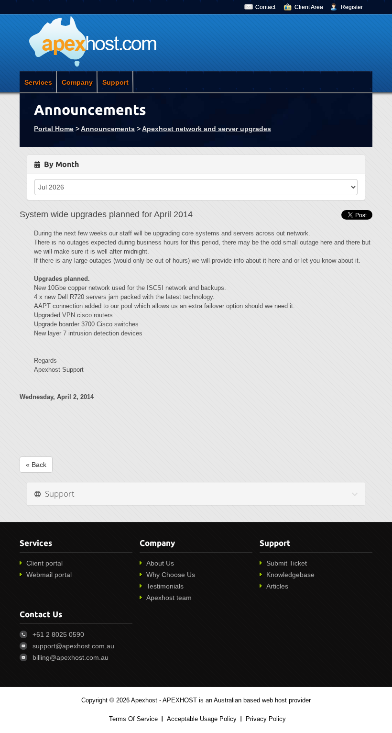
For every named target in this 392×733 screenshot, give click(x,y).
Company (77, 82)
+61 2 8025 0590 (58, 634)
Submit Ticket (286, 563)
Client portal (44, 563)
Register (352, 7)
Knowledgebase (290, 574)
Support (115, 82)
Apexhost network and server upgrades (206, 129)
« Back (36, 464)
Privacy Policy (266, 718)
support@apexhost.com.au (73, 646)
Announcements (108, 129)
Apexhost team (169, 597)
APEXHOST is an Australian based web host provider (237, 700)
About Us (160, 563)
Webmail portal (49, 574)
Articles (277, 586)
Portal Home (54, 129)
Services (38, 82)
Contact (265, 7)
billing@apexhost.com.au (71, 657)
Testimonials (165, 586)
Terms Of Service (133, 718)
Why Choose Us (170, 574)
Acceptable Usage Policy (202, 718)
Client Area (308, 7)
